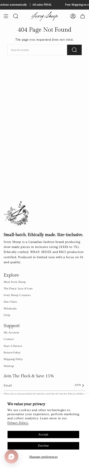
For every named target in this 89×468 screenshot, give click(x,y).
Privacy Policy (76, 394)
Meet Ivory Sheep (15, 281)
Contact (9, 339)
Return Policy (12, 352)
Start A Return (13, 345)
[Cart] (82, 16)
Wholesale (10, 308)
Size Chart (10, 301)
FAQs (7, 315)
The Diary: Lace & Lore (18, 288)
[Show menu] (5, 16)
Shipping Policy (13, 359)
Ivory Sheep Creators (17, 295)
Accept (43, 434)
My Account (11, 332)
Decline (43, 445)
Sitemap (9, 366)
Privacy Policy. (18, 422)
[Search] (74, 50)
